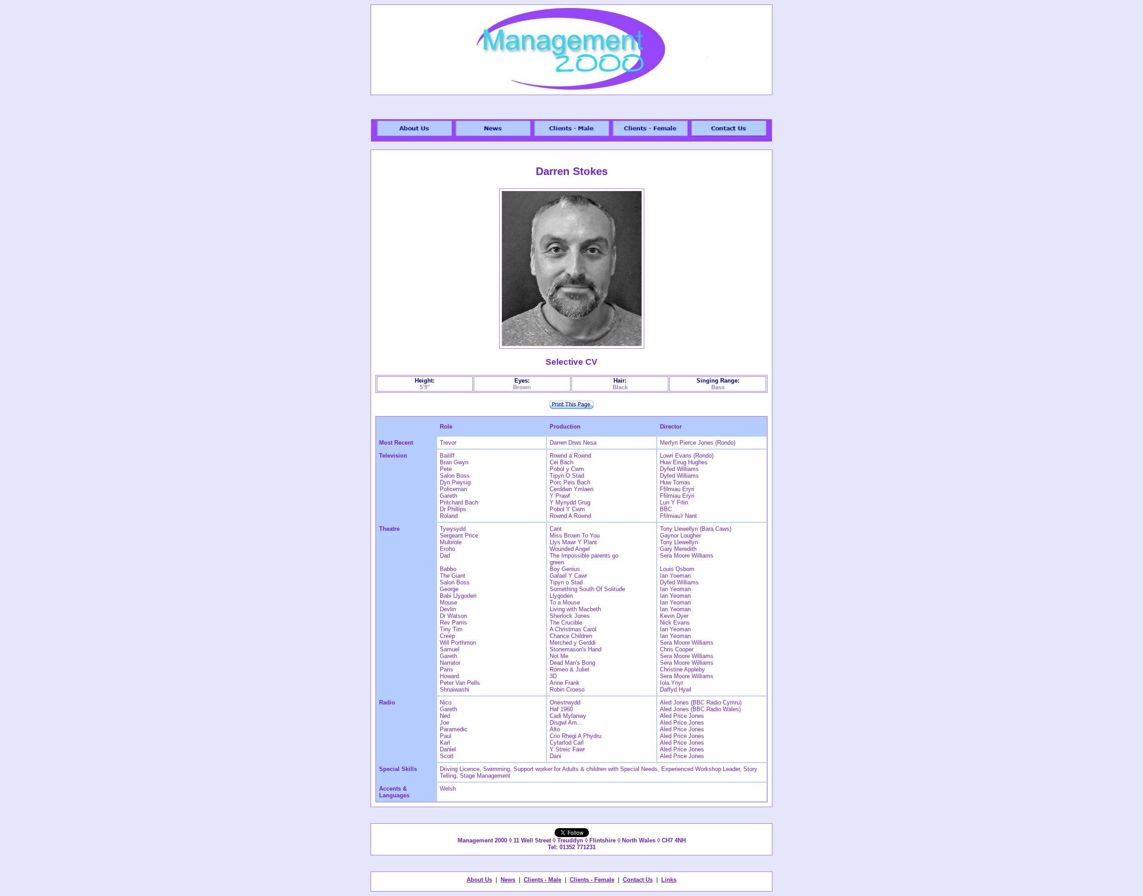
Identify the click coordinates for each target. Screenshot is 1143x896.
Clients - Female (592, 879)
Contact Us (638, 879)
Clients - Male (542, 879)
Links (668, 879)
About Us (479, 879)
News (508, 879)
